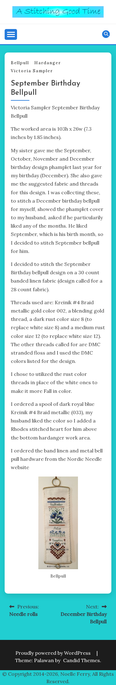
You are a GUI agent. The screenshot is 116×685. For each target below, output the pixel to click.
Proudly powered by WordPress (53, 653)
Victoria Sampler (32, 71)
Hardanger (47, 62)
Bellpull (20, 62)
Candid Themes (81, 660)
